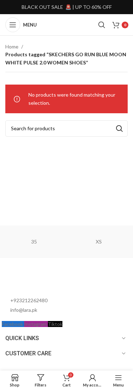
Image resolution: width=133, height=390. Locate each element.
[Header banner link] (66, 7)
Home (11, 47)
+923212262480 (29, 300)
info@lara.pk (23, 310)
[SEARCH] (119, 128)
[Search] (102, 25)
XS (99, 242)
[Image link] (41, 280)
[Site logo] (67, 24)
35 (34, 242)
